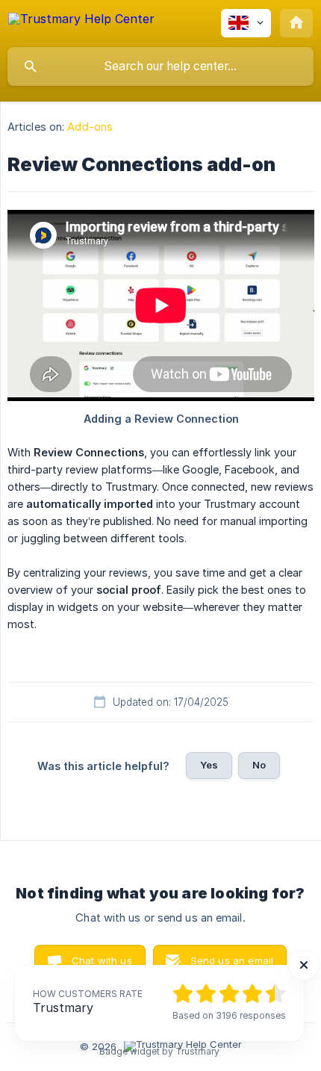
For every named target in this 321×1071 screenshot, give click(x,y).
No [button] (259, 765)
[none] (81, 21)
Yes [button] (209, 765)
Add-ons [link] (90, 126)
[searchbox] (160, 66)
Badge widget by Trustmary (159, 1051)
